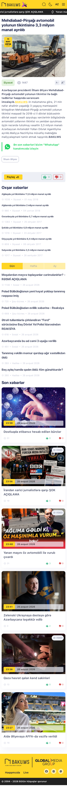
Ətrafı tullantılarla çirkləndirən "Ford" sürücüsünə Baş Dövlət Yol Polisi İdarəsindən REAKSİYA (31, 324)
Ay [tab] (54, 266)
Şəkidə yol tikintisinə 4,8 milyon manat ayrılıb (25, 227)
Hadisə (15, 363)
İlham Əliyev (10, 159)
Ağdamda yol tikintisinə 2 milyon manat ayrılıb (25, 205)
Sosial (16, 285)
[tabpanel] (33, 325)
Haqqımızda (12, 772)
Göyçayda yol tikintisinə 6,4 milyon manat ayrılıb (27, 239)
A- (57, 82)
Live (25, 772)
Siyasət (8, 82)
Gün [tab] (12, 266)
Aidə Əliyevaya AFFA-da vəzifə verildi (30, 736)
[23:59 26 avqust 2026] (33, 407)
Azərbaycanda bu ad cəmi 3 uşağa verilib (29, 341)
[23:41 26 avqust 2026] (33, 590)
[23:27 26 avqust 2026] (33, 712)
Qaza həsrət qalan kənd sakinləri (27, 678)
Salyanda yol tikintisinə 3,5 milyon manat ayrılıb (26, 250)
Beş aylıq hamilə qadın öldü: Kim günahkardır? (32, 369)
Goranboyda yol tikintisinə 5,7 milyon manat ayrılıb (28, 216)
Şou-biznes (18, 301)
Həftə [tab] (33, 266)
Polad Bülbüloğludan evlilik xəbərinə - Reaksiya (33, 308)
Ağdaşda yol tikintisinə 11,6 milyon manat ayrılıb (26, 194)
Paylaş (11, 177)
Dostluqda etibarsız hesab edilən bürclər (32, 431)
